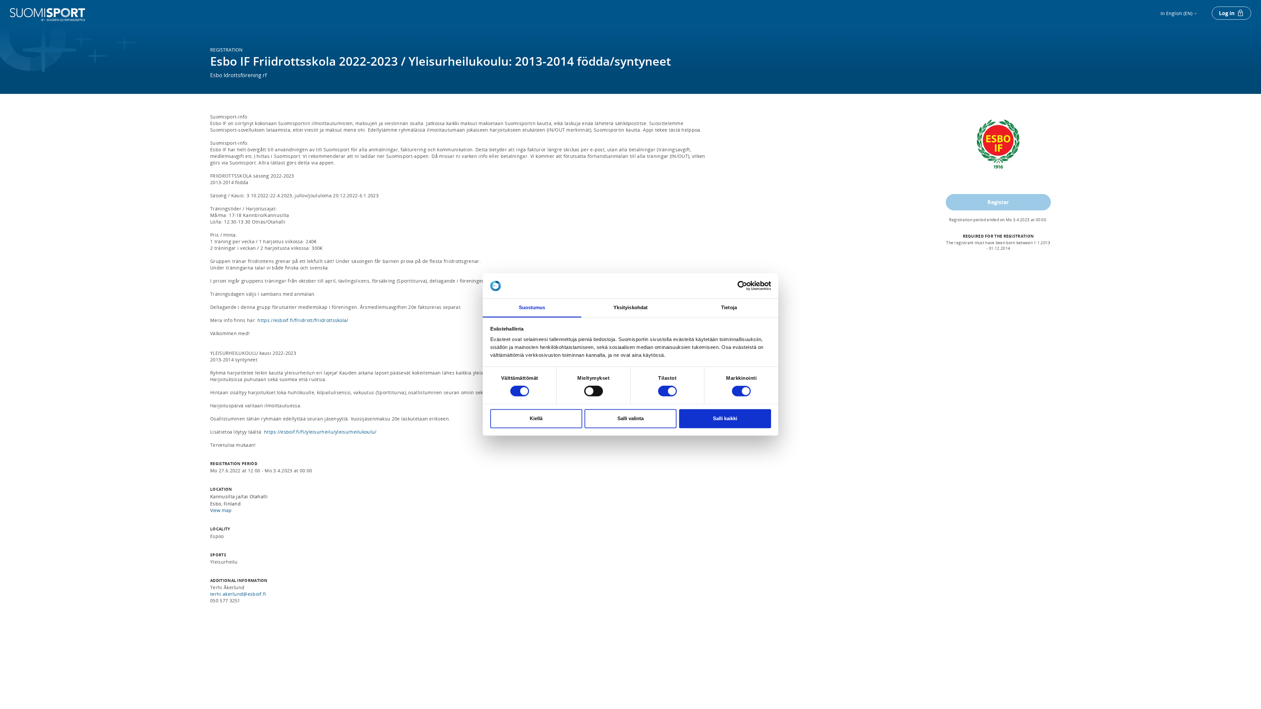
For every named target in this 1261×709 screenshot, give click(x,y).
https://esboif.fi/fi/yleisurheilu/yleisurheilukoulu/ (320, 432)
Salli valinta (630, 418)
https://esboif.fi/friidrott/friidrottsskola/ (302, 320)
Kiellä (536, 418)
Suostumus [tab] (532, 307)
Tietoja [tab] (729, 307)
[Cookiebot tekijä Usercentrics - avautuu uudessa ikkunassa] (742, 286)
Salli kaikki (725, 418)
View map (221, 510)
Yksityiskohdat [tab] (630, 307)
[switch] (593, 391)
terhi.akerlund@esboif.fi (238, 594)
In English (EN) (1176, 13)
